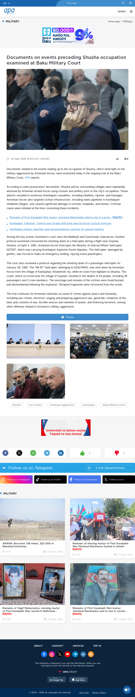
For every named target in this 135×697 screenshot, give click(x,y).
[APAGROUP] (67, 672)
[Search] (123, 3)
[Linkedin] (83, 654)
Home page (114, 21)
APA (27, 177)
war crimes (35, 405)
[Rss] (91, 654)
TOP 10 (97, 645)
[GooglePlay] (56, 680)
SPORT (122, 11)
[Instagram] (52, 654)
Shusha (16, 405)
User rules (84, 692)
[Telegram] (75, 654)
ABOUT (38, 645)
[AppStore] (78, 680)
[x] (60, 654)
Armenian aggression (62, 405)
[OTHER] (130, 11)
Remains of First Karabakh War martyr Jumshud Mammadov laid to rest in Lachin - (66, 217)
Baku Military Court (114, 405)
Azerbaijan (88, 405)
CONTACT (57, 645)
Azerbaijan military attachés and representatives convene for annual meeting (57, 229)
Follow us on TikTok (51, 479)
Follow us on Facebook (85, 479)
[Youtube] (67, 654)
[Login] (130, 3)
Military (128, 21)
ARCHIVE (78, 645)
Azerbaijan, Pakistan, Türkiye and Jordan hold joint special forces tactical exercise (60, 223)
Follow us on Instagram (18, 479)
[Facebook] (44, 654)
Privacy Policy (99, 692)
